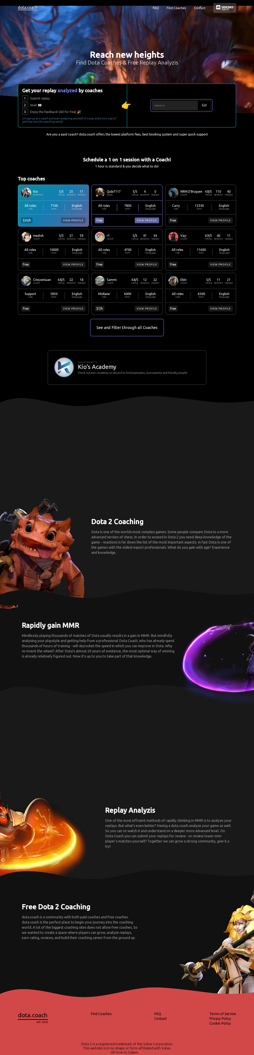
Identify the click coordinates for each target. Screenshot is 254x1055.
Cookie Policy (220, 1023)
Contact (199, 8)
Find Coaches (176, 8)
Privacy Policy (220, 1018)
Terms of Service (222, 1014)
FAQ (156, 8)
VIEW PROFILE (73, 220)
